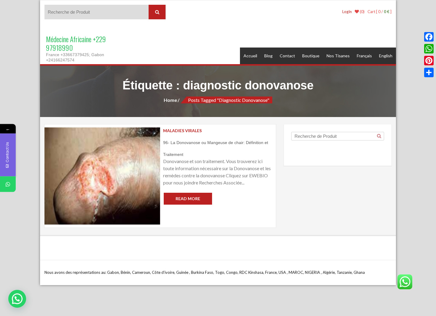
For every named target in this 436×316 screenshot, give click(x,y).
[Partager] (429, 72)
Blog (268, 55)
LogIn (347, 11)
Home (170, 100)
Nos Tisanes (338, 55)
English (385, 55)
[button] (17, 299)
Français (364, 55)
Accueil (250, 55)
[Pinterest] (429, 61)
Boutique (310, 55)
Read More (188, 198)
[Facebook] (429, 37)
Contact (287, 55)
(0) (362, 11)
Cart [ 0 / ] (379, 11)
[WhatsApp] (429, 49)
